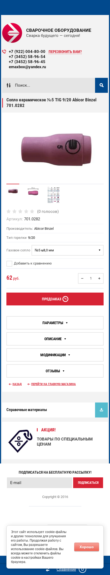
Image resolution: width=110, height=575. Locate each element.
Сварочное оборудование (58, 30)
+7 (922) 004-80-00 (27, 51)
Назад (17, 384)
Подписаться (88, 483)
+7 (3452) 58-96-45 (27, 61)
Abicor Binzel (44, 229)
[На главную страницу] (12, 33)
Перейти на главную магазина (53, 384)
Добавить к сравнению (32, 263)
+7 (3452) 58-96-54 (27, 56)
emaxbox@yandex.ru (27, 66)
